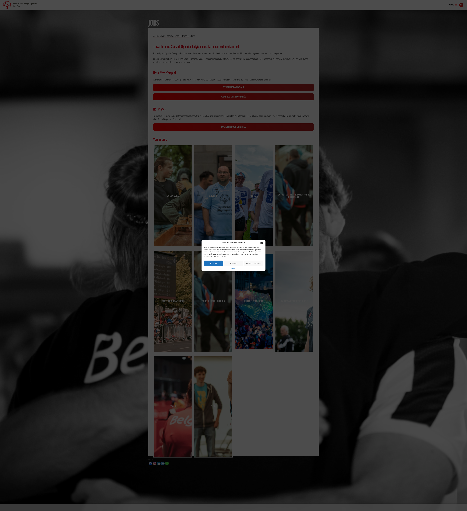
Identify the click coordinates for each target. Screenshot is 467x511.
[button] (262, 243)
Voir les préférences (253, 263)
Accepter (213, 263)
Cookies (232, 268)
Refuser (233, 263)
